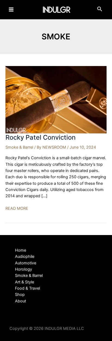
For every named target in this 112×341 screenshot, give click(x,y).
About (20, 301)
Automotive (25, 263)
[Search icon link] (99, 10)
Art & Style (24, 282)
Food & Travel (27, 288)
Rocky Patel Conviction (40, 137)
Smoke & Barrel (19, 147)
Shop (20, 294)
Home (20, 250)
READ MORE (16, 209)
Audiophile (24, 256)
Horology (23, 269)
